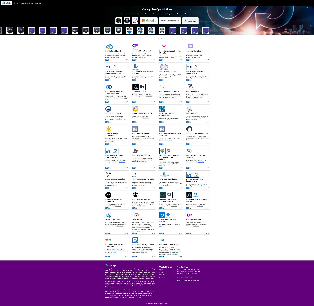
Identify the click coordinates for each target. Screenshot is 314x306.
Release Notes (23, 3)
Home (16, 3)
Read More (116, 57)
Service (31, 3)
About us (161, 272)
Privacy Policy (163, 277)
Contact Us (38, 3)
